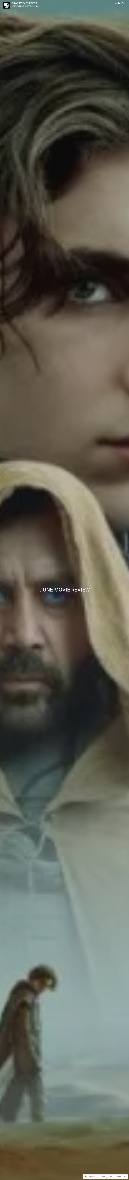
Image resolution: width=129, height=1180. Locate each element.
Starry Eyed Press (24, 3)
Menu (121, 3)
